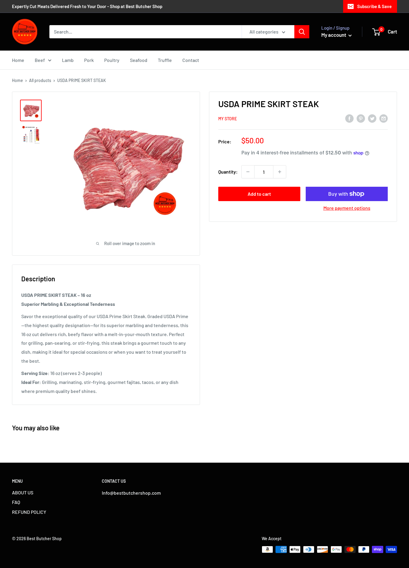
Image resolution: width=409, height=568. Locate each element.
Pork (89, 60)
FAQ (16, 502)
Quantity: (228, 171)
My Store (227, 118)
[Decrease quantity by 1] (248, 171)
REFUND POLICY (29, 512)
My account (334, 35)
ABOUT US (22, 492)
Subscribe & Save (374, 6)
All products (40, 80)
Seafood (138, 60)
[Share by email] (383, 118)
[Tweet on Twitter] (372, 118)
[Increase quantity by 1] (279, 171)
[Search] (301, 31)
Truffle (165, 60)
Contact (190, 60)
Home (18, 60)
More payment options (346, 208)
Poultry (111, 60)
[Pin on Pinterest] (361, 118)
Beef (40, 60)
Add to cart (259, 194)
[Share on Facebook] (349, 118)
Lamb (68, 60)
